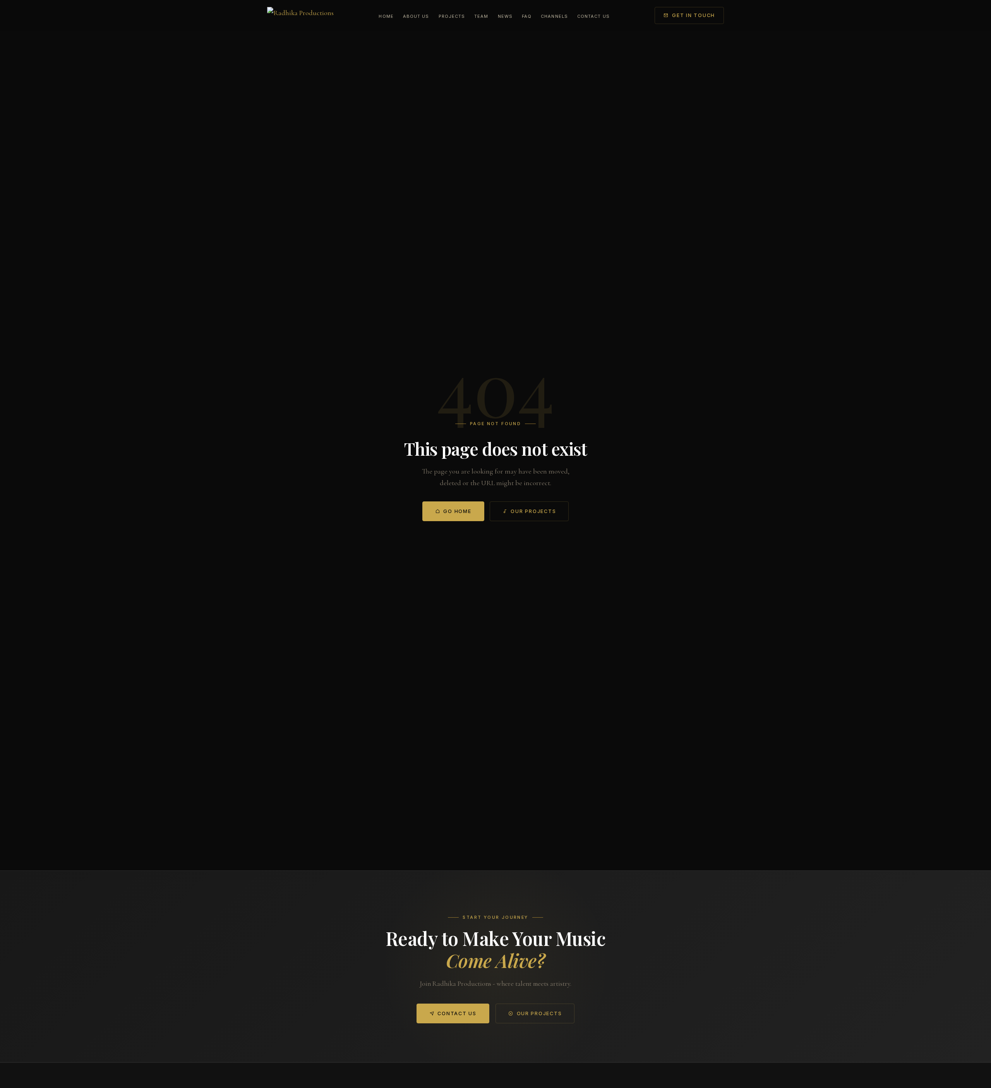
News (505, 16)
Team (481, 16)
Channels (554, 16)
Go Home (457, 511)
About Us (416, 16)
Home (386, 16)
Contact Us (593, 16)
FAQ (527, 16)
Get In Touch (693, 15)
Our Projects (533, 511)
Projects (452, 16)
